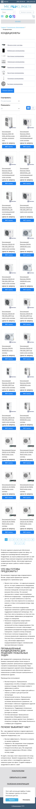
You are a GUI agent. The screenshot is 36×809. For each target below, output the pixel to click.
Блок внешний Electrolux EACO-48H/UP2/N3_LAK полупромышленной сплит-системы (26, 173)
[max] (13, 16)
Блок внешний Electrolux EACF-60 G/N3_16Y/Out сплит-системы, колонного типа (8, 136)
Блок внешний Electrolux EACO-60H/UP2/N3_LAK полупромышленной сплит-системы (8, 210)
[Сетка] (28, 108)
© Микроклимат (16, 806)
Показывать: (5, 105)
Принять (12, 800)
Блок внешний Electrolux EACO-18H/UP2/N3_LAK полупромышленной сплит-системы (26, 136)
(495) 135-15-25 (31, 1)
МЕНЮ (6, 1)
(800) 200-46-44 (21, 1)
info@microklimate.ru (7, 9)
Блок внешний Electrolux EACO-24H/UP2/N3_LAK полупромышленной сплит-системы (8, 173)
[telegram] (10, 16)
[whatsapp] (6, 16)
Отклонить (26, 800)
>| (23, 543)
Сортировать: (6, 97)
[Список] (33, 108)
